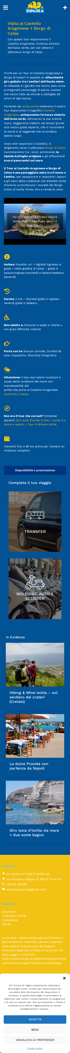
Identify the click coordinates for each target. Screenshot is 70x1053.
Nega (35, 1029)
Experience (9, 920)
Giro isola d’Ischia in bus (32, 420)
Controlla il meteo (16, 394)
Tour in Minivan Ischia (42, 424)
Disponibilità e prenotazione (35, 470)
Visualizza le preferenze (35, 1040)
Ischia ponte (30, 106)
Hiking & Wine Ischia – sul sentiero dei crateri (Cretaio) (33, 697)
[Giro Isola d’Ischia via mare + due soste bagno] (35, 802)
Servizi (6, 924)
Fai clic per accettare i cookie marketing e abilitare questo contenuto (35, 221)
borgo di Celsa (55, 147)
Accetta (35, 1019)
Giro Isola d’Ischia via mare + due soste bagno (34, 832)
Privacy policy (35, 1048)
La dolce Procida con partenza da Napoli (29, 765)
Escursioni (9, 911)
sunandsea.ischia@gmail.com (25, 889)
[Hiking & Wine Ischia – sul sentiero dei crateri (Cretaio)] (35, 664)
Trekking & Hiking (14, 916)
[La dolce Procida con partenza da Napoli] (35, 736)
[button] (64, 978)
